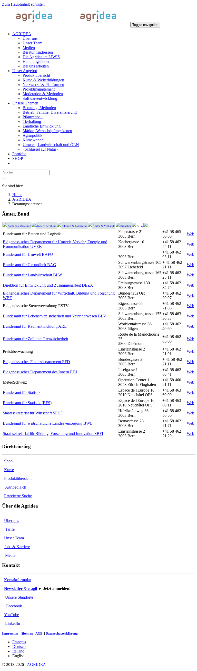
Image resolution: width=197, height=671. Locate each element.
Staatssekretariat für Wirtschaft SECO (33, 413)
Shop (8, 461)
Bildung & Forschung (74, 226)
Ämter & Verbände (104, 226)
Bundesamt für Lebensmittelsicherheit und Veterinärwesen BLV (54, 316)
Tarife (10, 529)
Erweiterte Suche (18, 496)
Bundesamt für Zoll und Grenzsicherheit (35, 339)
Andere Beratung (46, 226)
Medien (11, 555)
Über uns (11, 520)
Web (190, 234)
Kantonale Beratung (19, 226)
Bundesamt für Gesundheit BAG (29, 264)
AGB (39, 633)
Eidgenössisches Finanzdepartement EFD (36, 361)
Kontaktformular (17, 580)
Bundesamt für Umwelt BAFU (28, 254)
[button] (21, 34)
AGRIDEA (36, 664)
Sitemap (27, 633)
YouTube (11, 614)
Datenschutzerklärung (62, 633)
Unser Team (14, 538)
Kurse (9, 470)
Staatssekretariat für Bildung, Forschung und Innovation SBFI (53, 433)
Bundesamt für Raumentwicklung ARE (35, 326)
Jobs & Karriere (17, 546)
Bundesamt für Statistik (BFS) (27, 403)
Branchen (126, 226)
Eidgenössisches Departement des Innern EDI (40, 372)
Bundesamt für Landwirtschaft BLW (32, 275)
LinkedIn (12, 623)
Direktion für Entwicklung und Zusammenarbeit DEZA (48, 285)
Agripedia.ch (15, 487)
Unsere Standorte (19, 597)
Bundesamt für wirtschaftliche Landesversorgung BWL (48, 423)
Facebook (14, 606)
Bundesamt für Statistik (22, 392)
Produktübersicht (18, 478)
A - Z (140, 226)
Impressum (10, 633)
